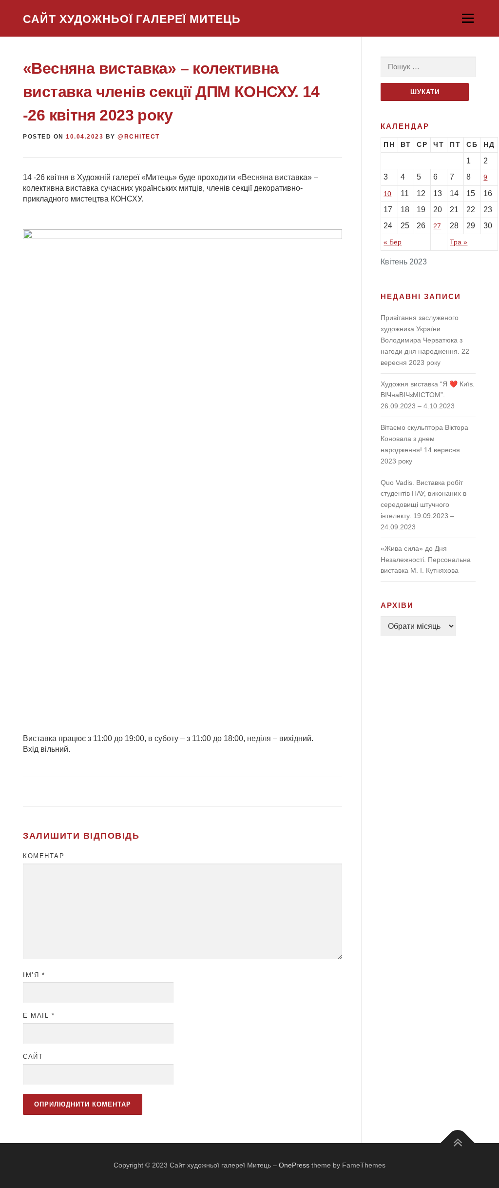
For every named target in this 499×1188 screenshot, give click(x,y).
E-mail (39, 1015)
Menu (467, 18)
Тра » (458, 242)
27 (437, 226)
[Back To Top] (458, 1143)
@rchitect (138, 136)
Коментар (43, 856)
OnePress (294, 1165)
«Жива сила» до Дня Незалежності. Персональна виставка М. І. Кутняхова (426, 559)
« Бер (393, 242)
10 (387, 194)
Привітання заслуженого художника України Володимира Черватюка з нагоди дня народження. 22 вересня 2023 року (425, 340)
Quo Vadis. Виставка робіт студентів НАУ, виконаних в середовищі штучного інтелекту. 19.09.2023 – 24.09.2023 (423, 505)
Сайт (33, 1056)
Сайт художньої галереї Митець (132, 19)
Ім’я (34, 975)
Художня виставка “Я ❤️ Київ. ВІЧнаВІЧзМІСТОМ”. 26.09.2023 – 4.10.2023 (428, 395)
